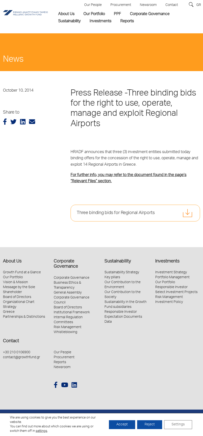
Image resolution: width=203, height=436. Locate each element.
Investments (167, 261)
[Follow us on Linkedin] (74, 386)
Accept (122, 424)
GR (198, 5)
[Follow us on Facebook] (56, 386)
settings (41, 431)
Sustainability (117, 261)
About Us (12, 261)
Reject (150, 424)
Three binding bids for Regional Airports (116, 213)
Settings (178, 424)
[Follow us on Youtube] (64, 386)
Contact (11, 341)
